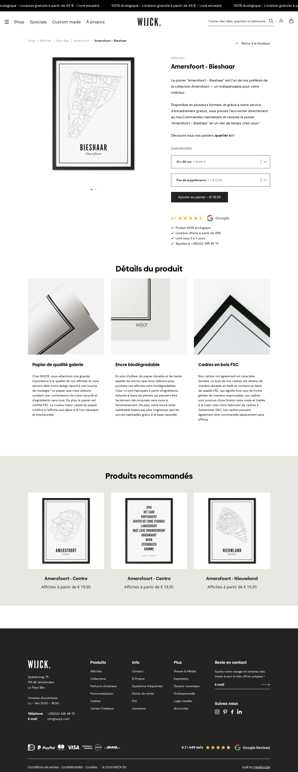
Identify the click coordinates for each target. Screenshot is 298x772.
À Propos (138, 679)
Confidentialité (72, 767)
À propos (95, 22)
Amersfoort (82, 41)
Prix (134, 701)
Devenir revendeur (187, 686)
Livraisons (139, 708)
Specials (38, 22)
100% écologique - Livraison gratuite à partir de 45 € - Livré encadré (166, 5)
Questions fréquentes (147, 686)
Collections (98, 679)
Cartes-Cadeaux (102, 708)
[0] (291, 21)
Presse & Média (185, 671)
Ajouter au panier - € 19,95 (199, 197)
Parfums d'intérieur (103, 686)
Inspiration (181, 679)
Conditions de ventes (43, 767)
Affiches (45, 41)
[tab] (91, 189)
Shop (19, 22)
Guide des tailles (181, 148)
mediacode (261, 767)
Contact (137, 671)
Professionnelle (184, 693)
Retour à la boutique (255, 43)
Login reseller (183, 701)
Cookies (91, 767)
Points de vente (143, 693)
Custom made (66, 22)
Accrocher (181, 708)
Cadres (95, 701)
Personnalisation (101, 693)
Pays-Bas (62, 41)
